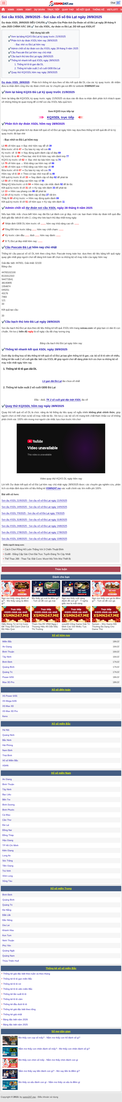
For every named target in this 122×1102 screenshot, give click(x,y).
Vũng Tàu (7, 881)
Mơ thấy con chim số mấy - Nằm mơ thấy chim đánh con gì (48, 1060)
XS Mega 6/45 (9, 701)
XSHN (5, 765)
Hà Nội (5, 730)
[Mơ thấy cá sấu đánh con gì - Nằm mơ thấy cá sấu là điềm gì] (10, 1085)
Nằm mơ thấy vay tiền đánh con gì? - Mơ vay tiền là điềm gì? (49, 1071)
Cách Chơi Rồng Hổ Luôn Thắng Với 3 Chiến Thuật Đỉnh (34, 549)
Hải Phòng (7, 745)
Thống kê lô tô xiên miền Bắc (17, 989)
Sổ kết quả (83, 9)
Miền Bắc (7, 641)
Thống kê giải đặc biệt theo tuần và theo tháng (26, 973)
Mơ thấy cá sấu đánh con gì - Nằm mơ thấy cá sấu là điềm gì (49, 1082)
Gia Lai (6, 925)
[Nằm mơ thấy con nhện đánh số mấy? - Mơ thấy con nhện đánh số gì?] (10, 1052)
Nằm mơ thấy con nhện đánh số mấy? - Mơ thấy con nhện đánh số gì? (54, 1048)
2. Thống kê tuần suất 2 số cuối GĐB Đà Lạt (37, 68)
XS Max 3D (8, 706)
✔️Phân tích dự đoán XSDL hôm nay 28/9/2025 (32, 40)
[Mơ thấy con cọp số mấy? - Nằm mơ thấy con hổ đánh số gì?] (10, 1040)
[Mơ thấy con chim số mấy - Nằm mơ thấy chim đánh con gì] (10, 1063)
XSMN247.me (53, 488)
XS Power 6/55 (9, 696)
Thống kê (98, 9)
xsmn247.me (29, 1097)
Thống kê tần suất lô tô (14, 994)
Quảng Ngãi (8, 950)
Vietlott (112, 9)
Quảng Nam (8, 955)
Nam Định (7, 750)
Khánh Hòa (8, 930)
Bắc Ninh (6, 740)
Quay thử (68, 9)
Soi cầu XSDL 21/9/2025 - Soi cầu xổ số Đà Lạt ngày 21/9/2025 (34, 500)
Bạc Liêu (6, 794)
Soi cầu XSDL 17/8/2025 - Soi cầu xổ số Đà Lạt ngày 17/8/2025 (34, 532)
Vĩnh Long (7, 876)
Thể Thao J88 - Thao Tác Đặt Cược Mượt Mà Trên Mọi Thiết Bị (38, 558)
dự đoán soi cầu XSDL (41, 207)
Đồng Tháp (8, 835)
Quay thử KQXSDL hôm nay (24, 406)
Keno (5, 716)
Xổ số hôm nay (61, 635)
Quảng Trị (7, 672)
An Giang (7, 646)
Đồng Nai (7, 830)
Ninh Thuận (8, 940)
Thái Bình (7, 755)
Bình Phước (8, 809)
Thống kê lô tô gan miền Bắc (17, 978)
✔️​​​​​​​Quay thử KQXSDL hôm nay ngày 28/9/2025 (32, 72)
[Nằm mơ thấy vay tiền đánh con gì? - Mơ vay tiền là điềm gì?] (10, 1074)
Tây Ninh (6, 656)
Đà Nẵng (6, 910)
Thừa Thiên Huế (10, 961)
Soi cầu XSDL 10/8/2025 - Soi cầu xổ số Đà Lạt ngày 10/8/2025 (34, 538)
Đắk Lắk (6, 915)
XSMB (11, 9)
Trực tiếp (53, 9)
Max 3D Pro (8, 682)
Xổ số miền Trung (61, 888)
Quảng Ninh (8, 735)
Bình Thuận (8, 651)
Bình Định (7, 662)
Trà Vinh (6, 871)
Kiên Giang (8, 850)
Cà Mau (6, 815)
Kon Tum (6, 935)
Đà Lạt (5, 825)
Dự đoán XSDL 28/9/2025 (16, 82)
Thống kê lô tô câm (13, 999)
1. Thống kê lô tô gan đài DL (28, 64)
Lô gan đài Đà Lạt (52, 381)
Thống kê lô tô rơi (12, 984)
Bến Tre (6, 799)
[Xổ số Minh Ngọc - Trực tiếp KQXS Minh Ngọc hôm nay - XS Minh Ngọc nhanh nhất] (61, 3)
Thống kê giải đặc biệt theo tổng (19, 1009)
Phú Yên (6, 945)
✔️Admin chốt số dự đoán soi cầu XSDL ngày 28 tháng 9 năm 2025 (43, 48)
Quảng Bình (8, 667)
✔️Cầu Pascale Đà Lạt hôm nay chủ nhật (29, 52)
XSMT (28, 9)
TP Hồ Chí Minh (10, 845)
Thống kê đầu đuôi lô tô (15, 1004)
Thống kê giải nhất (12, 1014)
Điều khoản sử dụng (48, 1097)
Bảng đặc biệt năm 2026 (15, 1019)
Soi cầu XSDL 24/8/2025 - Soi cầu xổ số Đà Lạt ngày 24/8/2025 (34, 526)
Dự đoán (39, 9)
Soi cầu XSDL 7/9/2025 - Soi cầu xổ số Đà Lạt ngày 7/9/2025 (33, 513)
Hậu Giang (7, 840)
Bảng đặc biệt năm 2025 (15, 1024)
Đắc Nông (7, 920)
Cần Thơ (6, 820)
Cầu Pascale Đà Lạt (18, 247)
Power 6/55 (8, 677)
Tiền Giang (7, 865)
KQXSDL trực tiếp (60, 117)
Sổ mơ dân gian (61, 1031)
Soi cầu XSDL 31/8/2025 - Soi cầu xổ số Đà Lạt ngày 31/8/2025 (34, 519)
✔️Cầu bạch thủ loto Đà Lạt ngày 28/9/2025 (30, 56)
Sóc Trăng (7, 860)
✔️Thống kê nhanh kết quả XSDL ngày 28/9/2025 (33, 60)
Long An (6, 855)
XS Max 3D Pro (10, 711)
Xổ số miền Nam (61, 773)
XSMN (20, 9)
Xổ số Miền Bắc (10, 760)
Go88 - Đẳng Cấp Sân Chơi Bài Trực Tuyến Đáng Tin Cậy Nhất (37, 554)
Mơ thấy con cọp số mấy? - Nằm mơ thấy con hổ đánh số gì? (49, 1037)
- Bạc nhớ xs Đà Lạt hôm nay (29, 44)
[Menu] (4, 3)
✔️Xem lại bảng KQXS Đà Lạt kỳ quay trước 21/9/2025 (37, 36)
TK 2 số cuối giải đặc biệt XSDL (63, 399)
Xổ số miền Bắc (61, 723)
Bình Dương (8, 804)
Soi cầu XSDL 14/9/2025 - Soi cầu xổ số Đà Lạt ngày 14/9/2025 (34, 507)
